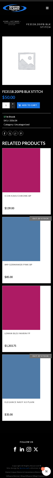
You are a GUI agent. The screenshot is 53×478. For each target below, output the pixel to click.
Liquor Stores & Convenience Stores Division (29, 472)
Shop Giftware (26, 476)
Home (6, 21)
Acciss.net (24, 468)
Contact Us (42, 476)
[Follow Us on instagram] (28, 449)
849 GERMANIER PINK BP (18, 264)
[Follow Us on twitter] (35, 449)
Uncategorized (21, 124)
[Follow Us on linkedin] (22, 449)
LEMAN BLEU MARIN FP (17, 333)
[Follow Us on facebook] (15, 449)
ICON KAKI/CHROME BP (18, 196)
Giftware (14, 21)
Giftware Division (13, 476)
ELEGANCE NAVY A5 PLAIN (19, 402)
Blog (35, 476)
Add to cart (29, 105)
